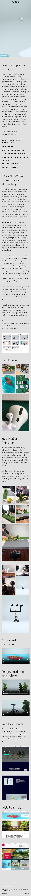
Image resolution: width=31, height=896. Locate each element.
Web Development (10, 164)
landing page (19, 731)
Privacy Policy (4, 893)
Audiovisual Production (13, 154)
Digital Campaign (10, 167)
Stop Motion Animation (13, 150)
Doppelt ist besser (10, 134)
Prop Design (7, 146)
